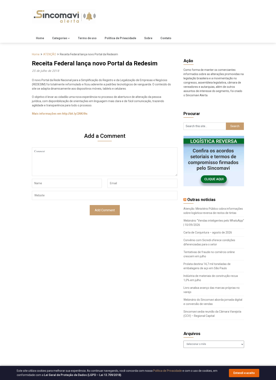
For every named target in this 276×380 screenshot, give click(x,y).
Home (40, 38)
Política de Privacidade (120, 38)
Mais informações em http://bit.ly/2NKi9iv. (60, 113)
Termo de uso (87, 38)
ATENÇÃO (49, 54)
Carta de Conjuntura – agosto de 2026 (207, 232)
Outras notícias (201, 199)
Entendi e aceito (244, 373)
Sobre (148, 38)
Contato (165, 38)
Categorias (59, 38)
